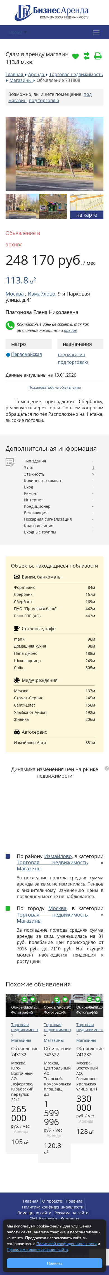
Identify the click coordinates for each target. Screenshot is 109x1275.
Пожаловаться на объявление (55, 387)
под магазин (71, 354)
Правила (74, 1201)
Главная (31, 1201)
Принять (54, 1263)
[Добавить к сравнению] (86, 56)
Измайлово (41, 293)
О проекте (52, 1201)
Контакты (70, 1218)
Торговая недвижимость (52, 862)
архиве (70, 330)
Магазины (29, 868)
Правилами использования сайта (37, 1249)
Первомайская (26, 354)
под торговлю (44, 100)
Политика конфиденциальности (53, 1207)
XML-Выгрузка (43, 1218)
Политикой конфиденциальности (66, 1243)
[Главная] (52, 12)
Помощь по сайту (34, 1212)
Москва (57, 908)
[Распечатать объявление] (97, 56)
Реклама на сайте (71, 1212)
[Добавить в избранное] (75, 56)
